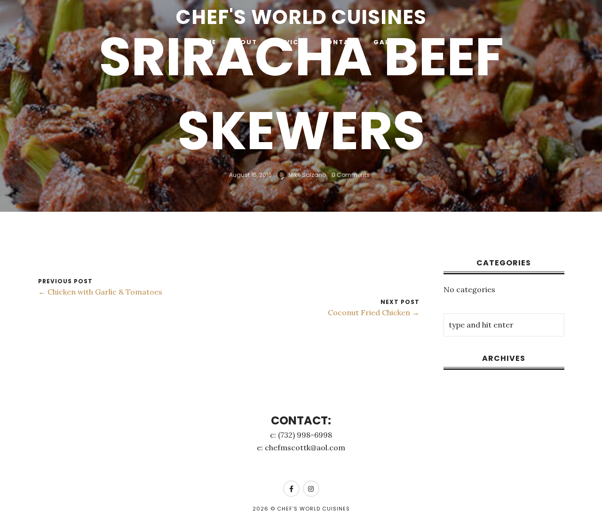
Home (205, 42)
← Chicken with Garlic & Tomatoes (100, 291)
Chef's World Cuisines (301, 17)
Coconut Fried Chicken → (374, 312)
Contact (340, 42)
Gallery (390, 42)
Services (289, 42)
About (243, 42)
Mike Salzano (306, 174)
